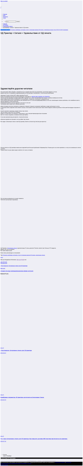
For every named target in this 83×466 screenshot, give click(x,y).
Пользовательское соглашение (49, 460)
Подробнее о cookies (26, 463)
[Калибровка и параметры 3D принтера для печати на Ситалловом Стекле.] (23, 392)
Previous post (4, 263)
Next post (3, 268)
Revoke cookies (4, 464)
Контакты (5, 16)
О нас (4, 18)
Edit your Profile (20, 259)
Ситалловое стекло (5, 29)
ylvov (55, 29)
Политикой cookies (60, 462)
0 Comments (65, 29)
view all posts (4, 262)
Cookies (39, 460)
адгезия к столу (25, 29)
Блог (4, 15)
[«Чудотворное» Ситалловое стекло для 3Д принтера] (33, 345)
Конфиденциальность (31, 460)
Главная (5, 14)
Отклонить (18, 463)
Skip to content (4, 1)
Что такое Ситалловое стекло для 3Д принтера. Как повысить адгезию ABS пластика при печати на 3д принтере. (34, 439)
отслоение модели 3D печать (36, 29)
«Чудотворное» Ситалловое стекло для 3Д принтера (14, 265)
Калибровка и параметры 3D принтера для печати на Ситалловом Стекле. (22, 397)
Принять (13, 463)
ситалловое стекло (48, 29)
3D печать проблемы (15, 29)
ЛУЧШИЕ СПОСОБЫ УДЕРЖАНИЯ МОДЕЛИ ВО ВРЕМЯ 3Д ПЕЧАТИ (17, 271)
